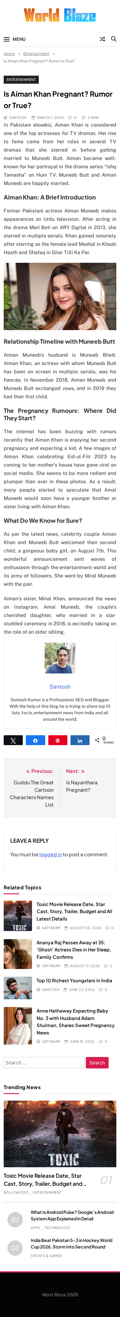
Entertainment (21, 80)
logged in (50, 854)
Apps (35, 1228)
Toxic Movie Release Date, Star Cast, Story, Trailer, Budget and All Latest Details (74, 911)
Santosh (17, 117)
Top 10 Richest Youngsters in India (74, 980)
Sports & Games (46, 1256)
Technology (58, 1228)
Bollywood (16, 1192)
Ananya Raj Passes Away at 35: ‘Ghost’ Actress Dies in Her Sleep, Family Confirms (74, 949)
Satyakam (51, 928)
